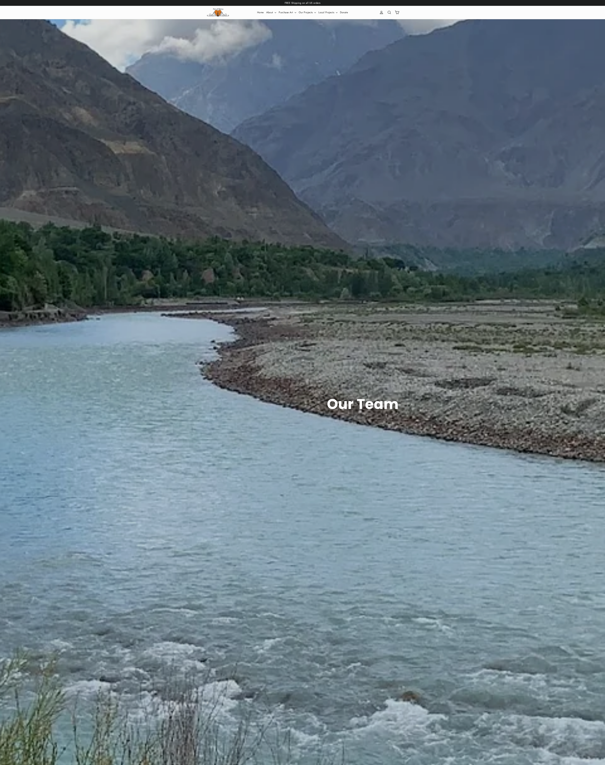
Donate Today (302, 479)
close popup (302, 488)
